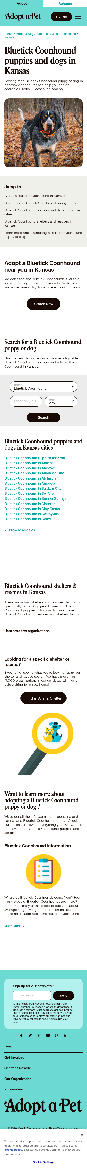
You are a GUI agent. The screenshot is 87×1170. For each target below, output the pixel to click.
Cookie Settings (43, 1162)
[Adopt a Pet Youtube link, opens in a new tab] (49, 1035)
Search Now (43, 304)
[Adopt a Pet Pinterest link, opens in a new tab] (40, 1035)
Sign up (61, 16)
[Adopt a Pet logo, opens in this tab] (43, 1110)
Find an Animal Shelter (43, 698)
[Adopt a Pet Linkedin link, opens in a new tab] (65, 1035)
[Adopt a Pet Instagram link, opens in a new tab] (57, 1035)
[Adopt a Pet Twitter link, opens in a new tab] (31, 1035)
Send (63, 995)
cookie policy (13, 1149)
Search (43, 417)
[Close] (82, 1135)
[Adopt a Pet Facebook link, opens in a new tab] (22, 1035)
